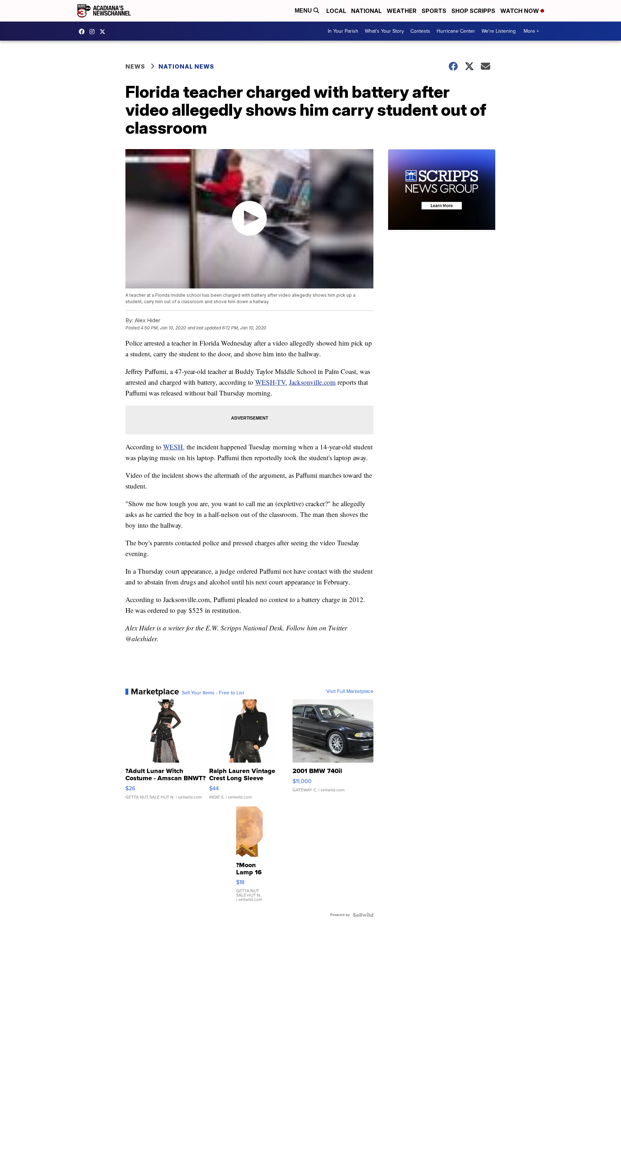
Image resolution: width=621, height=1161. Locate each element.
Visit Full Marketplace (349, 691)
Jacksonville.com (312, 382)
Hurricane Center (456, 31)
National (366, 10)
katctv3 (83, 31)
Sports (434, 10)
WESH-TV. (271, 382)
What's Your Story (384, 31)
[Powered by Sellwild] (363, 914)
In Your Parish (343, 31)
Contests (420, 31)
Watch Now (520, 10)
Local (336, 10)
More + (531, 31)
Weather (402, 10)
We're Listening (499, 31)
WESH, (174, 446)
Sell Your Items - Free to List (213, 692)
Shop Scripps (473, 10)
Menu (304, 11)
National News (186, 66)
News (135, 66)
